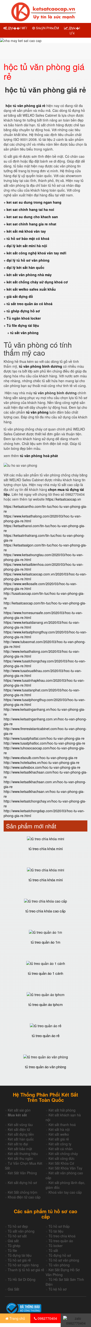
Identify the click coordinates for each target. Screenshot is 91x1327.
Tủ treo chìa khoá (62, 1236)
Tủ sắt (53, 1250)
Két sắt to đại (18, 1143)
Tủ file (12, 1250)
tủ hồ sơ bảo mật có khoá (28, 238)
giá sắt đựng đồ (20, 296)
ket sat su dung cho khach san (32, 216)
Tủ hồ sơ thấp (59, 1226)
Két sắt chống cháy (63, 1153)
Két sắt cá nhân (61, 1148)
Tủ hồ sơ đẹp (18, 1226)
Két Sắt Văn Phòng (22, 1172)
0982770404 (47, 1318)
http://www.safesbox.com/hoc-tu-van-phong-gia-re (42, 767)
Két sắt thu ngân (20, 1158)
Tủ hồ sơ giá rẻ (19, 1260)
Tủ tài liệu (56, 1231)
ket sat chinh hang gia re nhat (31, 224)
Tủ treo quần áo (61, 1240)
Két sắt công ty (60, 1143)
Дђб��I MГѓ (17, 28)
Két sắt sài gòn (19, 1110)
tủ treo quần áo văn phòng (45, 1066)
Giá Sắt (13, 1289)
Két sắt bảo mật (20, 1148)
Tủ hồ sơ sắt (17, 1236)
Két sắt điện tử (19, 1129)
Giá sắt (13, 1240)
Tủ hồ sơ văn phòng (64, 1260)
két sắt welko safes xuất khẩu (31, 289)
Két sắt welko (59, 1134)
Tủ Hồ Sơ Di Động (21, 1279)
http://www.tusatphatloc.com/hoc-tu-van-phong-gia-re (44, 743)
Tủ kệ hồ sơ (57, 1289)
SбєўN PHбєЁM (47, 28)
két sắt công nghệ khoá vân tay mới (36, 253)
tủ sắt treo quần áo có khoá (29, 303)
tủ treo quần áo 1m (45, 942)
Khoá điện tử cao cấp (24, 1197)
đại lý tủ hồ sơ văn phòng (28, 260)
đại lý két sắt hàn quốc (25, 267)
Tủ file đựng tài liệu (23, 325)
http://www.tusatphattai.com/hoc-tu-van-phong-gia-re (44, 738)
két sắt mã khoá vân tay (26, 231)
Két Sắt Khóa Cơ (61, 1163)
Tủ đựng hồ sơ (60, 1255)
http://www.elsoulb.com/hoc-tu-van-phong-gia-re (40, 757)
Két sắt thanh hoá (62, 1124)
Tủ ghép (14, 1245)
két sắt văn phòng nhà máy (29, 274)
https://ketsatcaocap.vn (63, 499)
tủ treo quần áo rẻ (45, 1035)
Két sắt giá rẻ (59, 1139)
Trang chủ (16, 1318)
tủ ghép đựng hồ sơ (23, 310)
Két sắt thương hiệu (23, 1153)
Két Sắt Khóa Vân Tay (65, 1168)
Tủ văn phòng (59, 1264)
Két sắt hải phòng (62, 1110)
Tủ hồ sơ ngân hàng (23, 1264)
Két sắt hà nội (59, 1129)
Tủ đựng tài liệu (20, 1255)
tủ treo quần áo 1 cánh (45, 973)
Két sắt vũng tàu (20, 1124)
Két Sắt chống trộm (22, 1192)
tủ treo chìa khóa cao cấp (45, 910)
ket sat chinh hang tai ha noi (30, 209)
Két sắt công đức (61, 1158)
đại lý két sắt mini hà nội (27, 245)
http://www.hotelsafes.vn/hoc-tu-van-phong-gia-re (41, 762)
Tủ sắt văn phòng (21, 1231)
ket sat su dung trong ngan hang (34, 202)
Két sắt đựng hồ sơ (22, 1182)
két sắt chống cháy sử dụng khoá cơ (37, 282)
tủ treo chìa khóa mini (46, 848)
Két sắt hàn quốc (21, 1139)
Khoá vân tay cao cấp (65, 1192)
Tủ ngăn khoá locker (24, 318)
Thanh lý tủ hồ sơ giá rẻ (26, 1269)
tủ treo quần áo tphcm (45, 1004)
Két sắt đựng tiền (21, 1134)
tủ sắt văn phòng (24, 332)
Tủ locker (56, 1245)
